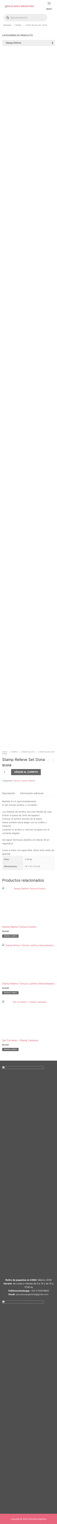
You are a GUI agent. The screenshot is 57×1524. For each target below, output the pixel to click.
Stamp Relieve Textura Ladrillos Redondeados (28, 983)
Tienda (18, 25)
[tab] (8, 793)
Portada (7, 25)
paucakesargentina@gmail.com (32, 1294)
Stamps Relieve (28, 752)
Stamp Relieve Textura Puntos (19, 926)
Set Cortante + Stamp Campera (20, 1040)
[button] (10, 936)
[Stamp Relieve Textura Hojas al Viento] (48, 760)
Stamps (14, 752)
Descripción (8, 793)
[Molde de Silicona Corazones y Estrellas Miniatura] (53, 760)
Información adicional (31, 793)
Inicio (4, 752)
